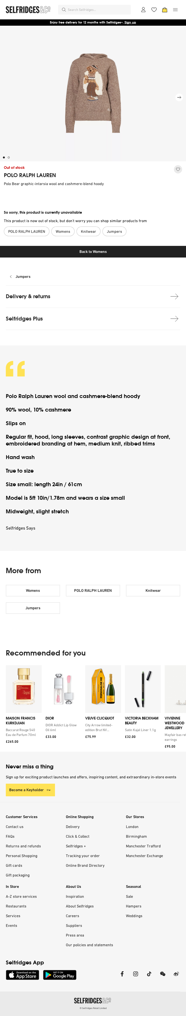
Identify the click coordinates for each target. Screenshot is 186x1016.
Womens (33, 590)
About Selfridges (80, 906)
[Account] (143, 10)
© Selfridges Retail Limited (93, 1008)
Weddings (134, 916)
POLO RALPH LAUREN (30, 175)
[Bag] (165, 10)
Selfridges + (76, 846)
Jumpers (23, 276)
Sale (129, 896)
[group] (93, 708)
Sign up (130, 22)
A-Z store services (21, 896)
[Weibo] (176, 977)
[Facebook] (122, 977)
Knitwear (153, 590)
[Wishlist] (154, 10)
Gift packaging (18, 875)
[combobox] (98, 9)
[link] (23, 732)
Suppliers (74, 925)
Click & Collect (77, 836)
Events (11, 925)
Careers (72, 916)
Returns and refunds (23, 846)
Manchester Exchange (144, 855)
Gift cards (14, 865)
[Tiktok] (149, 977)
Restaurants (16, 906)
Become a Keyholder (26, 790)
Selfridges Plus (24, 318)
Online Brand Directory (85, 865)
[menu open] (175, 10)
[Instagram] (136, 977)
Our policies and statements (89, 945)
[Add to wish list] (178, 169)
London (132, 826)
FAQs (10, 836)
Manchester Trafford (143, 846)
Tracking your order (83, 855)
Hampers (133, 906)
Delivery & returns (28, 296)
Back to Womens (93, 251)
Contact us (14, 826)
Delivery (73, 826)
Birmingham (136, 836)
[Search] (64, 10)
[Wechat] (163, 977)
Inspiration (75, 896)
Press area (75, 935)
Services (13, 916)
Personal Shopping (21, 855)
